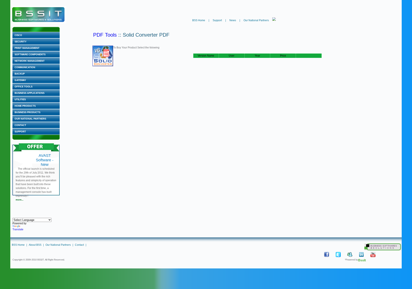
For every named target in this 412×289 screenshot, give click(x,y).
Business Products (27, 112)
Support (217, 20)
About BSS (35, 244)
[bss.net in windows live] (352, 254)
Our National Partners (256, 20)
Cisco (18, 35)
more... (19, 199)
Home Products (25, 106)
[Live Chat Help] (274, 19)
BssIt (362, 260)
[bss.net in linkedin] (364, 254)
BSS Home (198, 20)
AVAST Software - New (44, 160)
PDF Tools (105, 35)
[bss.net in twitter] (341, 254)
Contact (20, 125)
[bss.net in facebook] (329, 254)
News (232, 20)
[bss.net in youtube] (375, 254)
